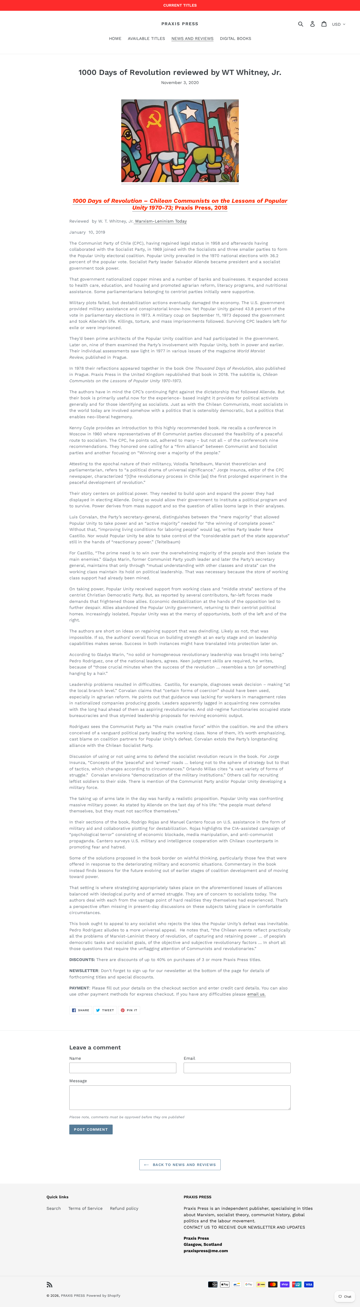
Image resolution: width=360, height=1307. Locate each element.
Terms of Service (85, 1208)
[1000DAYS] (180, 180)
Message (78, 1080)
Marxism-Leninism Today (160, 221)
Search (54, 1208)
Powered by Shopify (103, 1295)
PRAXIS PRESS (180, 23)
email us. (256, 994)
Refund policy (124, 1208)
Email (189, 1058)
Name (75, 1058)
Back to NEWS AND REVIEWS (183, 1165)
